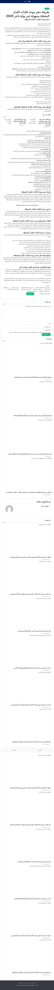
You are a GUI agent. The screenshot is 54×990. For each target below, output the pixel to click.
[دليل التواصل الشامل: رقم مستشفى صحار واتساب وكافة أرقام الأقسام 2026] (27, 398)
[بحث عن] (51, 2)
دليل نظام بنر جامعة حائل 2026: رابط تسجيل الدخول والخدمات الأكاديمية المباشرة (30, 594)
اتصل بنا (36, 985)
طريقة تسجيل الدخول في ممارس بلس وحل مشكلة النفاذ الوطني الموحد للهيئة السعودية (30, 454)
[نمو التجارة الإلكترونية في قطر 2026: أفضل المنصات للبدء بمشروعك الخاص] (27, 359)
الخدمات (47, 8)
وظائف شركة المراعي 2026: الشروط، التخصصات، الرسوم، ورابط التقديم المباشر (30, 557)
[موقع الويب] (15, 508)
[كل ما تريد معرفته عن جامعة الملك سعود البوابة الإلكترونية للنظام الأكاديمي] (27, 651)
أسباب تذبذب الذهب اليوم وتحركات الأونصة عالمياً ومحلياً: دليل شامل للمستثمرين (31, 705)
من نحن (17, 985)
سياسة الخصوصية (23, 985)
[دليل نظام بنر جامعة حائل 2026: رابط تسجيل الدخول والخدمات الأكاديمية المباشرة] (27, 577)
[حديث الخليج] (27, 1)
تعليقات (14, 750)
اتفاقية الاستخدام (30, 985)
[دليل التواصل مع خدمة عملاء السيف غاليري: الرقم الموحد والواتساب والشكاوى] (27, 724)
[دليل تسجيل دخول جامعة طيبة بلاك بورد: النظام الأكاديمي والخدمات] (27, 614)
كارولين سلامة (45, 506)
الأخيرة (39, 750)
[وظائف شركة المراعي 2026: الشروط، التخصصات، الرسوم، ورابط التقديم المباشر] (27, 540)
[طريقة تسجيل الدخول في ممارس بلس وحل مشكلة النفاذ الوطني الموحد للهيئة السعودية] (27, 436)
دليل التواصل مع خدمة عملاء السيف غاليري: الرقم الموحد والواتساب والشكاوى (31, 741)
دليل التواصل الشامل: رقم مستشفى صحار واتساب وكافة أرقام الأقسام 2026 (33, 415)
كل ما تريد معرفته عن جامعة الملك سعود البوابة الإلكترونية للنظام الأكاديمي (32, 668)
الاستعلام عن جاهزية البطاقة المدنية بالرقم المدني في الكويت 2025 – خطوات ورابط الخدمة (29, 492)
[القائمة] (3, 2)
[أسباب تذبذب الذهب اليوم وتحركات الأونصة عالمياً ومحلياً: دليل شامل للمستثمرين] (27, 688)
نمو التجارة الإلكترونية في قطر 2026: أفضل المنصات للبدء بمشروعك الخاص (33, 377)
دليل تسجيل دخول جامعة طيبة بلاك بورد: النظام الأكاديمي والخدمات (34, 631)
